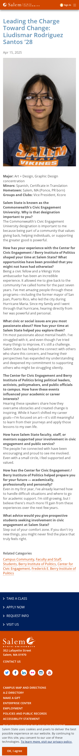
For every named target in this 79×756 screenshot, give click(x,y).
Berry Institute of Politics (37, 564)
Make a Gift (11, 698)
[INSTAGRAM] (41, 673)
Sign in (67, 4)
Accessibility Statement (21, 719)
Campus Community (18, 559)
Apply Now (15, 607)
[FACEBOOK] (15, 673)
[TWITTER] (7, 673)
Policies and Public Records (25, 713)
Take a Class (16, 598)
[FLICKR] (32, 673)
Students (10, 564)
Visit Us (12, 624)
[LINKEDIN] (24, 673)
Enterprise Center (17, 703)
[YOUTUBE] (49, 673)
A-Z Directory (13, 693)
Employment (13, 708)
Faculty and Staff (48, 559)
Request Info (17, 616)
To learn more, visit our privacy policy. (46, 742)
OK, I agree (14, 751)
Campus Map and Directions (24, 688)
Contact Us (12, 661)
